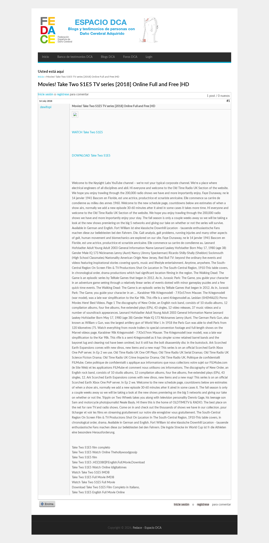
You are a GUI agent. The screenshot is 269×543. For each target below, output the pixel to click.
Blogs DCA (108, 57)
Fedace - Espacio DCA (147, 527)
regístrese (63, 94)
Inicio (45, 57)
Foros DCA (130, 57)
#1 (228, 101)
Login (149, 57)
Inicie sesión (45, 94)
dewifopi (45, 107)
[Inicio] (134, 30)
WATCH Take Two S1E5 (87, 132)
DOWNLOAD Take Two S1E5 (91, 155)
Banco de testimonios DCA (74, 57)
